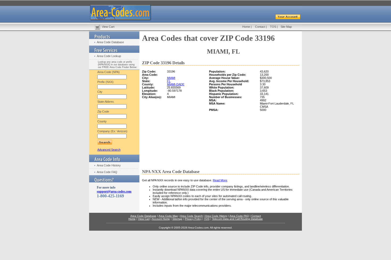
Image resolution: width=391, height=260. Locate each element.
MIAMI (171, 77)
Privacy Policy (193, 218)
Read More (220, 180)
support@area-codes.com (114, 191)
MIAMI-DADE (175, 84)
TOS (273, 26)
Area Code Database (110, 42)
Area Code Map (168, 215)
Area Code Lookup (109, 56)
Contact (260, 26)
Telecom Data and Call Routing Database (237, 218)
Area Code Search (191, 215)
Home (246, 26)
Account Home (161, 218)
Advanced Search (108, 149)
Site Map (286, 26)
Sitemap (177, 218)
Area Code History (109, 165)
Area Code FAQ (107, 172)
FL (168, 81)
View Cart (108, 26)
